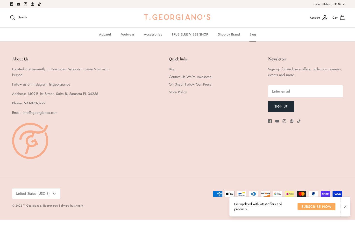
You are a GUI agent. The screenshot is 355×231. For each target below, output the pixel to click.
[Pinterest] (32, 4)
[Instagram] (25, 4)
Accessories (153, 34)
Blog (252, 34)
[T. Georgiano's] (177, 17)
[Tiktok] (39, 4)
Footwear (127, 34)
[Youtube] (18, 4)
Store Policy (178, 92)
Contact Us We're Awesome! (191, 76)
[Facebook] (11, 4)
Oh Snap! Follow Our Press (190, 84)
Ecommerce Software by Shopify (63, 205)
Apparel (105, 34)
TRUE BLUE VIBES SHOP (190, 34)
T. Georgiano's (32, 205)
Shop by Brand (229, 34)
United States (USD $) (327, 4)
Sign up (281, 106)
